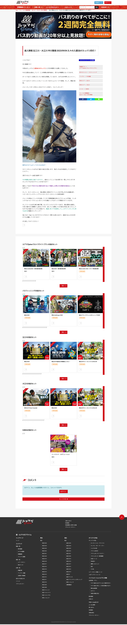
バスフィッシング (93, 72)
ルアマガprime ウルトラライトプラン (88, 68)
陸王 (41, 540)
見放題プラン (82, 66)
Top (17, 10)
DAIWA (87, 89)
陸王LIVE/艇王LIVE (20, 578)
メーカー (81, 89)
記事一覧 (18, 567)
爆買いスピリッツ (95, 564)
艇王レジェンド (70, 582)
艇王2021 (69, 553)
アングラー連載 (21, 573)
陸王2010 (44, 582)
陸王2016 (44, 566)
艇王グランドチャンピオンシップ (74, 579)
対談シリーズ (94, 558)
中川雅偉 (89, 76)
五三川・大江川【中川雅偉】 (40, 10)
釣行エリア (82, 80)
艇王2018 (69, 561)
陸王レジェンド (46, 597)
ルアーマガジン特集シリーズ (95, 572)
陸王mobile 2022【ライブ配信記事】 (89, 268)
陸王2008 (44, 587)
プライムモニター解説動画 (97, 556)
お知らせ (67, 7)
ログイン (107, 2)
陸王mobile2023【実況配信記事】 (33, 268)
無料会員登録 (94, 588)
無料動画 (20, 549)
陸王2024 (44, 545)
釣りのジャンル (83, 72)
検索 (96, 7)
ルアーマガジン (21, 562)
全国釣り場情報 (21, 575)
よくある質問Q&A (51, 7)
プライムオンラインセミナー (97, 553)
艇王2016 (69, 566)
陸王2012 (44, 577)
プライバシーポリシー (70, 527)
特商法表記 (91, 612)
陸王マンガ (20, 564)
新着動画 (20, 554)
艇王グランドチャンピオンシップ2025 (89, 315)
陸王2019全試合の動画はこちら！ (61, 361)
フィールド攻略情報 (24, 10)
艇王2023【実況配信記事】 (59, 268)
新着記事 (20, 570)
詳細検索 (104, 7)
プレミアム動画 (21, 556)
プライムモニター (20, 583)
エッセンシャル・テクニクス (97, 543)
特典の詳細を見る (95, 593)
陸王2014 (44, 571)
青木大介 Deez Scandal (30, 408)
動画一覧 (18, 546)
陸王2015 (44, 569)
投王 (92, 566)
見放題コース (98, 2)
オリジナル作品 (92, 540)
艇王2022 (69, 551)
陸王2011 (44, 579)
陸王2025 (44, 543)
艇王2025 (26, 315)
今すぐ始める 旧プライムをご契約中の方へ (101, 583)
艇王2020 (69, 556)
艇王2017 (69, 564)
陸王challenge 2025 (57, 315)
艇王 (66, 540)
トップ (17, 540)
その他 (92, 569)
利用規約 (67, 523)
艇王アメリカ (70, 577)
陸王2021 (44, 553)
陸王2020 (26, 361)
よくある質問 (92, 604)
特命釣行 (93, 561)
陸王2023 (44, 548)
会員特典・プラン (93, 580)
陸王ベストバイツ (46, 592)
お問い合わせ (68, 521)
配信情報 (91, 596)
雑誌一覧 (18, 559)
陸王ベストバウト (46, 595)
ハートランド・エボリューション (61, 454)
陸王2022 (44, 551)
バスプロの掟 (94, 548)
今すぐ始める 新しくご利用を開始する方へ (101, 585)
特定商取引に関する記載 (71, 525)
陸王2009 (44, 584)
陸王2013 (44, 574)
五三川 (88, 80)
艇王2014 (69, 571)
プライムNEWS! (94, 551)
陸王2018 (44, 561)
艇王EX (68, 574)
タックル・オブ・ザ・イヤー (97, 545)
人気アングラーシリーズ (94, 574)
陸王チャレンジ (46, 590)
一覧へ (63, 286)
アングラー (82, 76)
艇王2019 (69, 558)
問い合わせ (91, 607)
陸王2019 (44, 558)
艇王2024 (69, 545)
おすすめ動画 (21, 551)
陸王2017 (44, 564)
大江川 (88, 84)
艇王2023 (69, 548)
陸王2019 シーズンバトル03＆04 (88, 361)
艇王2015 (69, 569)
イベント (18, 581)
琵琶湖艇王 (69, 584)
